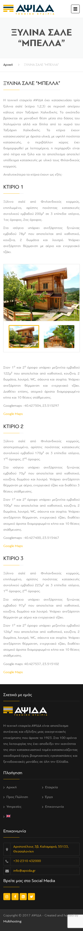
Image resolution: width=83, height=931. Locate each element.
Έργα (49, 797)
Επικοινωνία (54, 807)
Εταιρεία (51, 787)
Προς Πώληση (17, 797)
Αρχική (8, 65)
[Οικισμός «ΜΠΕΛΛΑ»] (59, 336)
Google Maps (13, 414)
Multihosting (12, 921)
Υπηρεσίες (13, 807)
